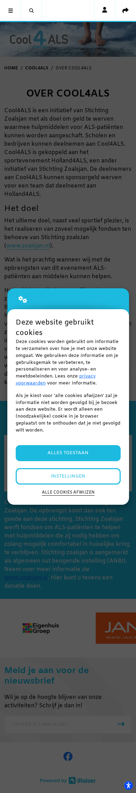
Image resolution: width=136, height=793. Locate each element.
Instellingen (68, 476)
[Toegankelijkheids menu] (128, 785)
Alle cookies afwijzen (68, 492)
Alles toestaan (68, 453)
